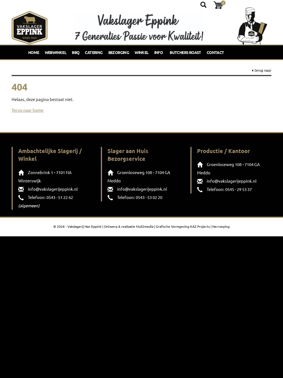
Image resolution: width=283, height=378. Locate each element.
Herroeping (221, 226)
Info (158, 52)
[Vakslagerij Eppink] (30, 26)
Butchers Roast (185, 52)
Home (33, 52)
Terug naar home (27, 110)
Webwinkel (56, 52)
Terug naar (263, 70)
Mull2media (144, 226)
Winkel (141, 52)
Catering (94, 52)
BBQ (75, 52)
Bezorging (118, 52)
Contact (215, 52)
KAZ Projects (200, 226)
